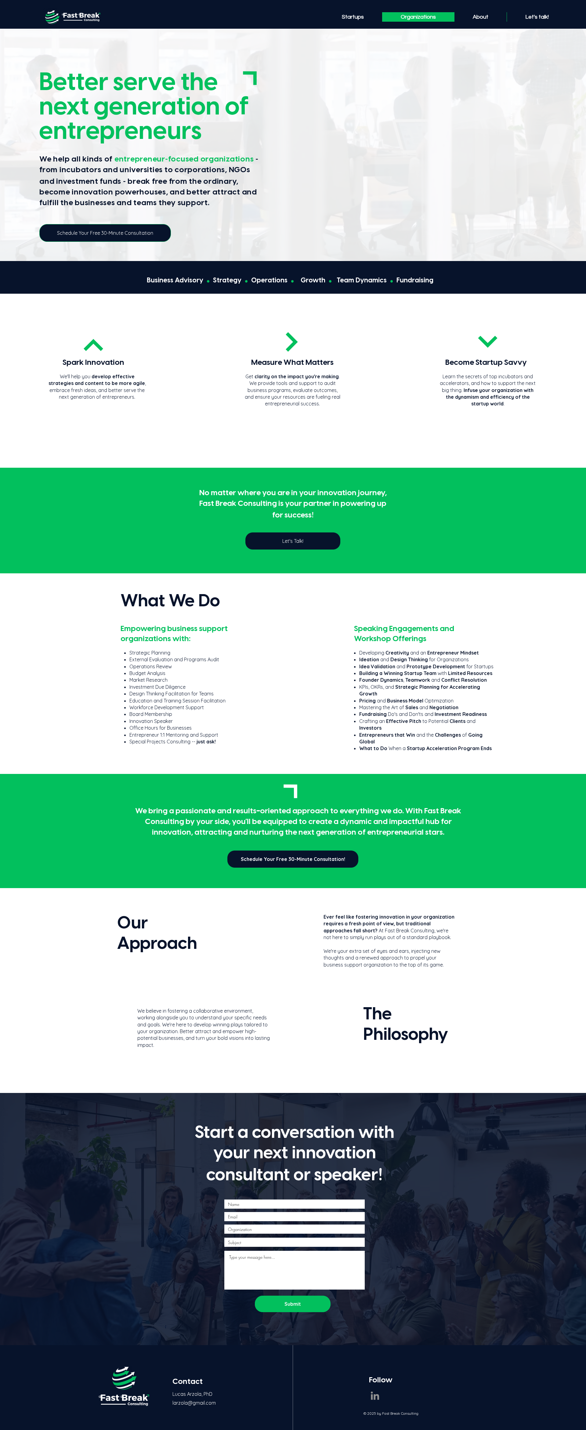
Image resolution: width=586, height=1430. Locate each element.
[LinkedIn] (375, 1396)
